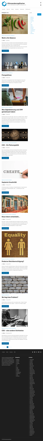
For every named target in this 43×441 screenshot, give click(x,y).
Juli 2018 (31, 422)
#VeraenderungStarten (16, 3)
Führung (6, 142)
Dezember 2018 (32, 416)
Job (31, 22)
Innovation (6, 72)
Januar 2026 (32, 359)
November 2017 (32, 432)
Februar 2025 (32, 365)
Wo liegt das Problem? (10, 297)
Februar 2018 (32, 428)
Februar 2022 (32, 379)
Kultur (6, 35)
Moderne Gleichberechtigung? (13, 261)
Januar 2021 (32, 389)
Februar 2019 (32, 413)
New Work (8, 35)
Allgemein (3, 35)
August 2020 (32, 396)
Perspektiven (7, 75)
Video (31, 32)
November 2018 (32, 417)
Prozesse (32, 28)
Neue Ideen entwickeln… (11, 217)
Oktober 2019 (32, 408)
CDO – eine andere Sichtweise (13, 330)
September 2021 (32, 383)
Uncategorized (33, 29)
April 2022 (31, 377)
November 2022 (32, 372)
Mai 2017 (31, 435)
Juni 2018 (31, 423)
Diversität (32, 18)
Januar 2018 (32, 430)
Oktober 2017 (32, 433)
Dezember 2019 (32, 406)
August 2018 (31, 421)
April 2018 (31, 426)
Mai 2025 (31, 362)
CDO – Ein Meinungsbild (10, 145)
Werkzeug (32, 33)
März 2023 (31, 368)
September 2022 (32, 373)
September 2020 (32, 394)
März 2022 (31, 378)
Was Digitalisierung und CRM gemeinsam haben (12, 111)
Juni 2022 (31, 374)
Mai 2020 (31, 399)
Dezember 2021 (32, 382)
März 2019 (31, 412)
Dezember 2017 (32, 431)
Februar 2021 (32, 388)
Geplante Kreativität (9, 182)
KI (16, 365)
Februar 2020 (32, 403)
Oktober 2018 (32, 418)
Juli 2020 (31, 397)
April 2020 (31, 401)
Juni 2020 (31, 398)
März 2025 (31, 364)
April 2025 (31, 363)
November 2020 (32, 392)
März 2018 (31, 427)
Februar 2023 (32, 369)
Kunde (32, 25)
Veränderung (12, 35)
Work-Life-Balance (9, 38)
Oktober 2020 (32, 393)
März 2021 (31, 387)
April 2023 (31, 367)
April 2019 (31, 411)
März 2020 (31, 402)
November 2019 (32, 407)
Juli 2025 (31, 360)
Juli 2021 (31, 384)
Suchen (31, 12)
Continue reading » (5, 50)
